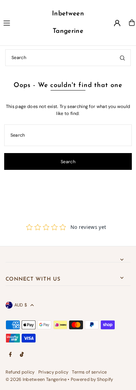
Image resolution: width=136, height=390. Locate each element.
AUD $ (20, 305)
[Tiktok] (22, 355)
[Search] (122, 57)
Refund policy (20, 372)
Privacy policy (53, 372)
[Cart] (132, 23)
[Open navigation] (21, 22)
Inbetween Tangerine (68, 22)
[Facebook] (10, 355)
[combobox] (68, 57)
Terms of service (89, 372)
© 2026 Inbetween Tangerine (37, 379)
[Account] (117, 23)
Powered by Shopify (92, 379)
